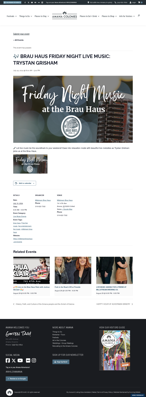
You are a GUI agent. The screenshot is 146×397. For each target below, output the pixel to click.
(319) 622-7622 (17, 345)
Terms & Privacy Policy (105, 392)
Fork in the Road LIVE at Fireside (67, 287)
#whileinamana (14, 371)
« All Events (18, 40)
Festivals (10, 16)
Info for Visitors (125, 16)
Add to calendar (25, 183)
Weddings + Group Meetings (63, 343)
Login (134, 2)
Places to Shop (108, 16)
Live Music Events (19, 216)
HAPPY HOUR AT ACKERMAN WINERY (113, 304)
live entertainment (24, 226)
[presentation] (31, 270)
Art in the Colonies (59, 340)
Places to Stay (41, 16)
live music (16, 229)
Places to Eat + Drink (88, 16)
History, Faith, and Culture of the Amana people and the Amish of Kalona (44, 304)
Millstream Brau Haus (43, 200)
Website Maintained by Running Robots (127, 392)
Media (94, 392)
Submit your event (21, 34)
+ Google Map (67, 209)
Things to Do (24, 16)
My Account (70, 392)
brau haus (17, 223)
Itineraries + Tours (58, 335)
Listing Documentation (83, 392)
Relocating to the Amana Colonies (65, 346)
